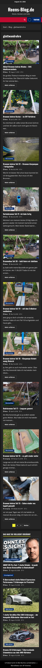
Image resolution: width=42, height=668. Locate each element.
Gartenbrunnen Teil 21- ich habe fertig (21, 199)
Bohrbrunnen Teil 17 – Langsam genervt (21, 394)
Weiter (26, 525)
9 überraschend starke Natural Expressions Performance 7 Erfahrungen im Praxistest (19, 580)
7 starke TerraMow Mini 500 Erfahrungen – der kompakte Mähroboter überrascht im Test (20, 616)
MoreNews (15, 665)
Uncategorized (8, 575)
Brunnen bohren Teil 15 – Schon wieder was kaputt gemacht (21, 489)
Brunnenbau (9, 61)
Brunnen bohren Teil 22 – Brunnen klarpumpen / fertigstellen (21, 149)
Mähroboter (9, 609)
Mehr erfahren (10, 85)
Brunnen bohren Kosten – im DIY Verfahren (21, 102)
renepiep (7, 459)
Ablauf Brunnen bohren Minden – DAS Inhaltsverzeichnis (21, 52)
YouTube (36, 19)
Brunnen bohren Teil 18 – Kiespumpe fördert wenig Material (21, 344)
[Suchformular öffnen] (24, 20)
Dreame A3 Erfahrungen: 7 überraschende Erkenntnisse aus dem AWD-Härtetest (18, 651)
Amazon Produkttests (12, 559)
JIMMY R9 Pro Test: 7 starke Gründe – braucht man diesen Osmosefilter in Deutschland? (20, 566)
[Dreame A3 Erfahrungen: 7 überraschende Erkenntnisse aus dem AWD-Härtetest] (21, 635)
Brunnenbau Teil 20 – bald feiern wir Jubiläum (21, 247)
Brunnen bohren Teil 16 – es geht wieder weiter (21, 441)
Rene (6, 72)
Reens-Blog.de (21, 9)
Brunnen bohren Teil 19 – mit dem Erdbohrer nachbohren (21, 294)
